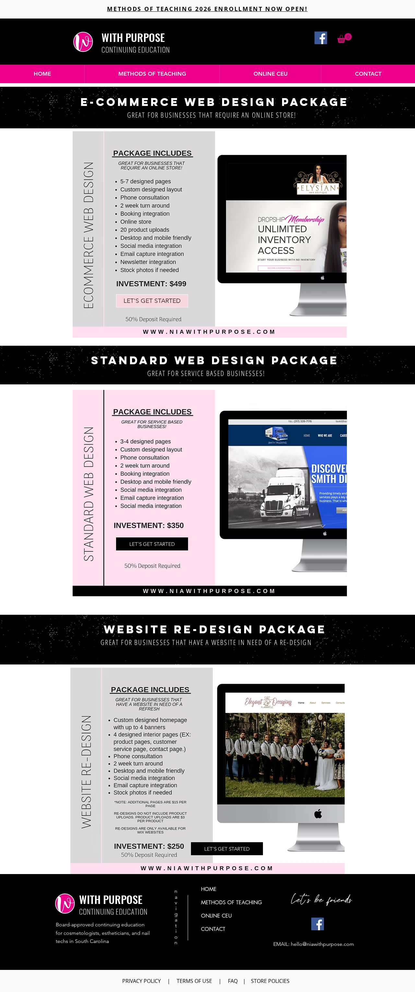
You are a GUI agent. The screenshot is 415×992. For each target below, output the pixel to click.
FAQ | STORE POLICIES (260, 981)
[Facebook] (320, 38)
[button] (344, 38)
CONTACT (213, 929)
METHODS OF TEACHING (231, 902)
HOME (209, 889)
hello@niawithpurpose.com (322, 944)
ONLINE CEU (216, 915)
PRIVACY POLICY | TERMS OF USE (167, 981)
